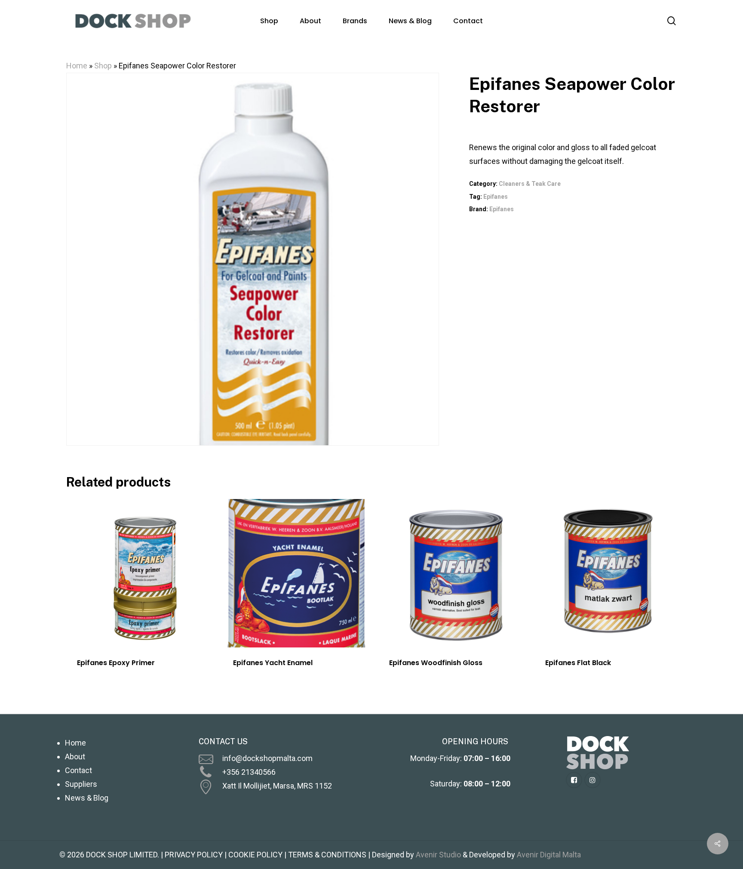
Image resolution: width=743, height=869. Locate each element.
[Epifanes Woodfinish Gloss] (452, 573)
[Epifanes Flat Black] (608, 573)
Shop (103, 65)
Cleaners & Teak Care (530, 183)
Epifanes (495, 196)
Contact (78, 770)
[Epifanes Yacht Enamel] (296, 573)
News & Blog (86, 797)
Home (76, 65)
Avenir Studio (438, 854)
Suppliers (81, 784)
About (75, 756)
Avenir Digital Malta (549, 854)
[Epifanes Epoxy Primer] (140, 573)
